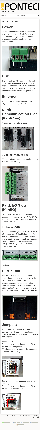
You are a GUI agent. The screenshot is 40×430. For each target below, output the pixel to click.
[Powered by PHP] (15, 422)
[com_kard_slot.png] (18, 138)
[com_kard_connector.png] (15, 183)
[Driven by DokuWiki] (20, 425)
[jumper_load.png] (11, 401)
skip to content (34, 2)
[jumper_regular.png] (12, 366)
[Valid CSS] (34, 422)
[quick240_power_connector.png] (19, 58)
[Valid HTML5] (24, 422)
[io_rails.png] (20, 256)
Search (18, 15)
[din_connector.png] (20, 307)
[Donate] (6, 422)
